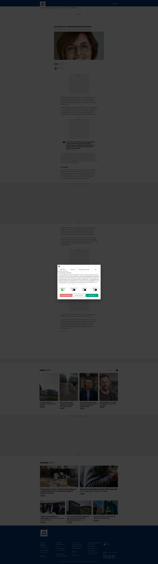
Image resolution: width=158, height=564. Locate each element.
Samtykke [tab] (62, 269)
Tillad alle (92, 295)
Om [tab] (95, 269)
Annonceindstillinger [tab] (84, 269)
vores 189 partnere (65, 274)
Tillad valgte (79, 295)
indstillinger (92, 280)
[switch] (73, 290)
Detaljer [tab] (73, 269)
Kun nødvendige (66, 295)
